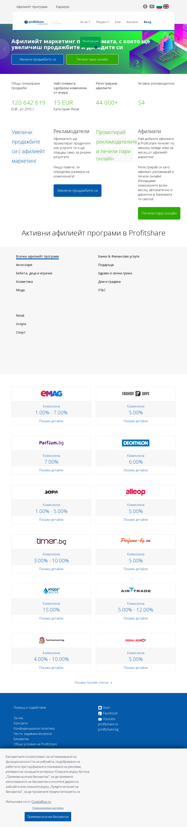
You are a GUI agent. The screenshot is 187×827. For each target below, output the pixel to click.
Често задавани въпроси (33, 734)
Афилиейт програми (31, 7)
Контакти (21, 723)
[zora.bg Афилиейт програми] (51, 492)
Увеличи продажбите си (37, 59)
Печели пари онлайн (92, 59)
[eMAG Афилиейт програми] (51, 393)
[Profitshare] (42, 22)
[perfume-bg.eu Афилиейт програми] (136, 540)
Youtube (109, 719)
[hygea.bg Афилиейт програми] (51, 590)
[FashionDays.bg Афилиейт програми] (136, 393)
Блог (106, 708)
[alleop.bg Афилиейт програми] (135, 492)
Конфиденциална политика (34, 728)
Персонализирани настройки (48, 808)
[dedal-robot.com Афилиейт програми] (135, 640)
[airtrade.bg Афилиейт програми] (136, 589)
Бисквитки (21, 739)
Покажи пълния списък (92, 682)
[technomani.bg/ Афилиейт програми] (51, 640)
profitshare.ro (108, 724)
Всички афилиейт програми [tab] (37, 256)
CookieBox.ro (41, 802)
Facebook (110, 713)
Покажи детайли (51, 421)
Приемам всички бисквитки (48, 817)
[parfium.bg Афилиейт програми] (51, 442)
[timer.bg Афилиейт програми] (51, 541)
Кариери (62, 7)
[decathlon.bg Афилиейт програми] (135, 442)
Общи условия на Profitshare (35, 744)
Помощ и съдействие (30, 707)
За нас (18, 718)
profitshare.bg (108, 729)
